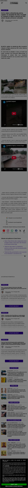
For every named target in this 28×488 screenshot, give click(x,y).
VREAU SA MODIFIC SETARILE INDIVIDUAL (14, 486)
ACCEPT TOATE (14, 484)
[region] (14, 473)
